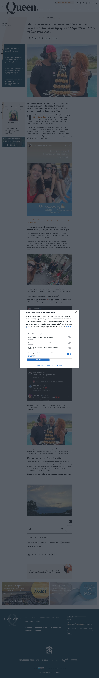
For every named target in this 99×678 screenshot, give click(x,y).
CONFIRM (38, 359)
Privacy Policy (58, 365)
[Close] (76, 312)
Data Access (49, 365)
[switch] (69, 337)
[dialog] (49, 339)
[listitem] (49, 334)
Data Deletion (40, 365)
